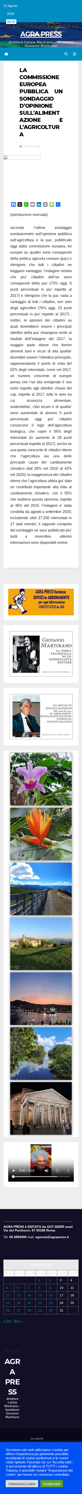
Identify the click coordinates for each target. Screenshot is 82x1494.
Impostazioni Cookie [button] (21, 1483)
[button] (66, 54)
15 (40, 1295)
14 (29, 1295)
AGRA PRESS (41, 34)
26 (8, 1310)
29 (40, 1310)
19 (8, 1303)
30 (51, 1310)
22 (40, 1303)
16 (51, 1295)
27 (18, 1310)
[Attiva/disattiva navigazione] (75, 54)
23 (51, 1303)
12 (8, 1295)
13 (18, 1295)
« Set (7, 1321)
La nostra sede (37, 1441)
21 (29, 1303)
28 (29, 1310)
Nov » (18, 1321)
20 (18, 1303)
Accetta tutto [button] (51, 1483)
